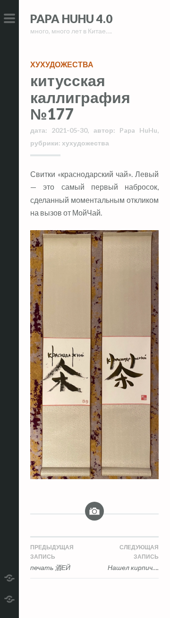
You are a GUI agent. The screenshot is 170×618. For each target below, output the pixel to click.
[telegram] (9, 576)
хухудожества (62, 64)
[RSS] (9, 598)
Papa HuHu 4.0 (71, 18)
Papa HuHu (138, 130)
